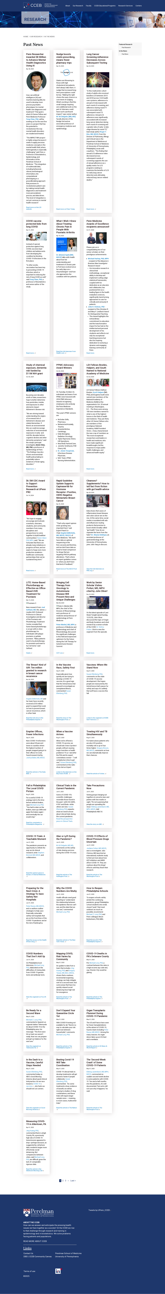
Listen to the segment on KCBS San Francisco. (97, 718)
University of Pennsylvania (67, 1256)
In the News (49, 37)
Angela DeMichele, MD (34, 699)
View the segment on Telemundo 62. (33, 1047)
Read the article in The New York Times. (65, 941)
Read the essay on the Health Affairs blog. (36, 941)
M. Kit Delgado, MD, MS (64, 845)
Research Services (125, 6)
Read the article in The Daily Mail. (36, 773)
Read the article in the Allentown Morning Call (34, 1170)
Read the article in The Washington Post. (64, 997)
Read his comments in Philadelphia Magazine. (34, 823)
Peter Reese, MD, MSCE (35, 906)
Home (25, 37)
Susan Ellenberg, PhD (94, 674)
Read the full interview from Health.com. (66, 352)
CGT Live (59, 653)
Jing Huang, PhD (32, 1131)
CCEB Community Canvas (40, 1256)
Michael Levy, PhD (37, 805)
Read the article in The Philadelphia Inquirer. (94, 997)
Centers (139, 6)
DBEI (25, 1256)
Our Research (78, 6)
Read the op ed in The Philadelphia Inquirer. (94, 941)
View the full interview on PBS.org (95, 569)
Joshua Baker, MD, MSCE (35, 758)
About (67, 6)
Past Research (126, 47)
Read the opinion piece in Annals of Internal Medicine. (36, 874)
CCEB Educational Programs (105, 6)
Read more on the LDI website (33, 208)
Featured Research (125, 44)
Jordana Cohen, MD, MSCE (96, 848)
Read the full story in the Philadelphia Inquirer (34, 718)
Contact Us (28, 1253)
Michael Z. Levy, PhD (94, 914)
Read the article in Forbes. (96, 774)
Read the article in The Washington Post (94, 875)
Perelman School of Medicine (68, 1253)
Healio (28, 653)
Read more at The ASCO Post (66, 569)
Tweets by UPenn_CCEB (99, 1210)
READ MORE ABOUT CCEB (35, 1241)
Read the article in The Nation (66, 1108)
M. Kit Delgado (62, 117)
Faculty (88, 6)
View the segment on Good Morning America (35, 1108)
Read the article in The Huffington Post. (64, 875)
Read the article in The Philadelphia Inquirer (64, 1047)
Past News (125, 54)
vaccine (29, 1086)
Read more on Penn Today (65, 209)
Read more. (91, 209)
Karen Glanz (42, 538)
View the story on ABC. (94, 824)
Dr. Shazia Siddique (99, 535)
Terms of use (29, 1271)
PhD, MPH (30, 540)
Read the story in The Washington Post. (63, 718)
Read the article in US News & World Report (97, 1047)
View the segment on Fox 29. (36, 997)
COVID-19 (36, 1084)
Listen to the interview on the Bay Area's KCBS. (66, 773)
